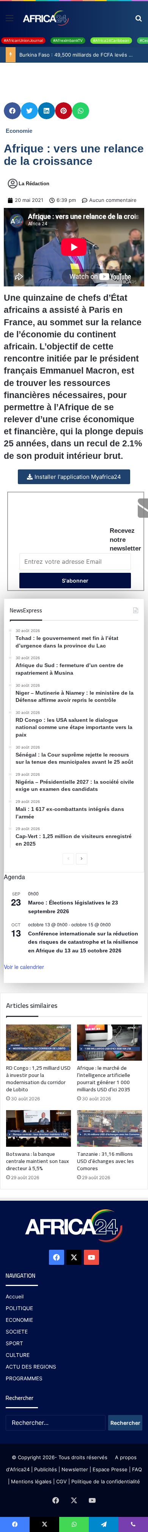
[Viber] (133, 1524)
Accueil (15, 1297)
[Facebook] (56, 1257)
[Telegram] (103, 1524)
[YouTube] (91, 1257)
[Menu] (9, 20)
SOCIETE (17, 1332)
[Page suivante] (81, 858)
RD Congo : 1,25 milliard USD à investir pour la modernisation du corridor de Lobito (38, 1078)
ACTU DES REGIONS (31, 1367)
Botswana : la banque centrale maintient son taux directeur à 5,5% (37, 1161)
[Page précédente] (68, 858)
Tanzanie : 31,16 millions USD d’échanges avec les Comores (105, 1161)
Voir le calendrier (24, 967)
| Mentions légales (30, 1481)
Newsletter (74, 1469)
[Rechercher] (138, 20)
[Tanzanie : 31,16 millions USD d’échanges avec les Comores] (109, 1128)
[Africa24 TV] (45, 17)
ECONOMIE (19, 1320)
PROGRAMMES (24, 1378)
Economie (19, 131)
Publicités (45, 1469)
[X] (74, 1257)
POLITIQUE (19, 1308)
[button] (12, 110)
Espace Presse (109, 1469)
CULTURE (18, 1355)
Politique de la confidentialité (105, 1481)
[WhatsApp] (74, 1524)
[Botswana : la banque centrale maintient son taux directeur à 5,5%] (38, 1128)
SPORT (14, 1343)
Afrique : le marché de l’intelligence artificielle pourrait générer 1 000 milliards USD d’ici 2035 (103, 1078)
